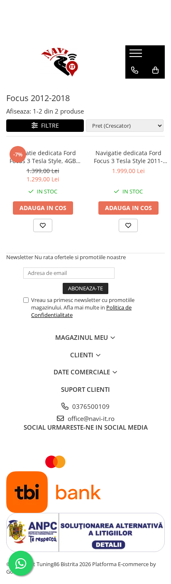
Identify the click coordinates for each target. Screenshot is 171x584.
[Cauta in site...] (134, 87)
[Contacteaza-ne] (134, 70)
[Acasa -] (59, 62)
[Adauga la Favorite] (42, 225)
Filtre (48, 125)
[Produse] (136, 55)
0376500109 (90, 406)
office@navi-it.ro (90, 418)
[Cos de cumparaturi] (155, 70)
